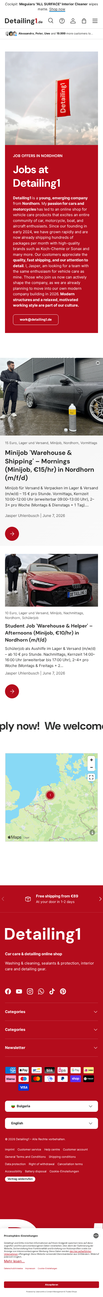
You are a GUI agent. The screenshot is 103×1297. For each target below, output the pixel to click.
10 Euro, (12, 613)
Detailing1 (22, 1139)
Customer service (29, 1149)
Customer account (75, 1149)
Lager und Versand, (34, 443)
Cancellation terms (70, 1164)
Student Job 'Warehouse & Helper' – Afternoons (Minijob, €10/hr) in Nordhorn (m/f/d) (49, 632)
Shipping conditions (62, 1157)
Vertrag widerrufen (20, 1179)
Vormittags (88, 443)
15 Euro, (12, 443)
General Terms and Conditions (25, 1157)
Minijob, (57, 443)
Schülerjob (30, 618)
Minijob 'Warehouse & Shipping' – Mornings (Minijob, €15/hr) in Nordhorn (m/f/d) (49, 465)
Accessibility (13, 1171)
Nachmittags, (74, 613)
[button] (84, 20)
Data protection (15, 1164)
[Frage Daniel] (62, 20)
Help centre (52, 1149)
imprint (9, 1149)
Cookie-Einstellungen (64, 1171)
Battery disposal (35, 1171)
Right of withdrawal (41, 1164)
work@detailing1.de (36, 319)
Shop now (57, 9)
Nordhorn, (72, 443)
